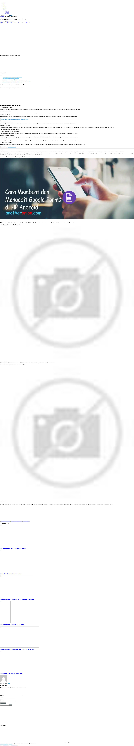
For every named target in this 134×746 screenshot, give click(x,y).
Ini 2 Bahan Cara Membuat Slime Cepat (11, 673)
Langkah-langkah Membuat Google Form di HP (11, 78)
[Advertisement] (31, 46)
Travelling (4, 6)
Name (1, 697)
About (1, 744)
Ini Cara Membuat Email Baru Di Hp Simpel (12, 624)
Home (1, 16)
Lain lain (4, 9)
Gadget (4, 3)
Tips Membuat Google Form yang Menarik (10, 79)
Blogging (4, 2)
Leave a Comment (10, 21)
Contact (10, 744)
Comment (2, 695)
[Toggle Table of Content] (1, 75)
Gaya (3, 4)
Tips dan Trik (7, 13)
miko (1, 21)
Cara (5, 10)
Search (10, 15)
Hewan (4, 5)
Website (2, 701)
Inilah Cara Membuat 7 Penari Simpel (10, 574)
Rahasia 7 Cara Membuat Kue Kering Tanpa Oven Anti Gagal (17, 599)
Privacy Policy (5, 744)
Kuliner (6, 7)
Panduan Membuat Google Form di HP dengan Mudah (12, 77)
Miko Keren (5, 745)
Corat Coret (7, 12)
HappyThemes (14, 745)
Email (1, 699)
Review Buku (7, 11)
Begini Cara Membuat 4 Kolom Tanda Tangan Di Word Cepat (17, 649)
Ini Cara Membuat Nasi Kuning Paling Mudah (13, 548)
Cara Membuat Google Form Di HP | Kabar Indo (11, 81)
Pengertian (4, 8)
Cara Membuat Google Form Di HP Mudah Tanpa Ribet (12, 82)
